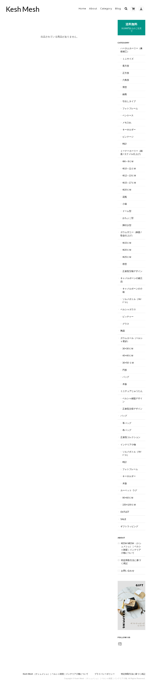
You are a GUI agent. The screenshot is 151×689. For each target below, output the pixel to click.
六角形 (125, 80)
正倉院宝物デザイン (132, 271)
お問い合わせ (127, 570)
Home (82, 8)
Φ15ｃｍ (126, 243)
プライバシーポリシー (104, 674)
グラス (125, 324)
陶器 (122, 331)
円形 (124, 370)
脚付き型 (126, 225)
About (93, 8)
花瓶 (124, 197)
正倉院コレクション (130, 437)
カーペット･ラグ (128, 490)
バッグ (125, 377)
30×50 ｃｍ (128, 363)
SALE (123, 519)
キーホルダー (129, 129)
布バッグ (126, 430)
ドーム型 (126, 211)
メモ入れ (126, 122)
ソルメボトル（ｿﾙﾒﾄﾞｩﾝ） (131, 301)
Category (106, 8)
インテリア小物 (128, 444)
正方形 (125, 73)
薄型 (124, 87)
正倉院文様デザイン (132, 408)
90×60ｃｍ (127, 497)
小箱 (124, 204)
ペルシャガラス (128, 309)
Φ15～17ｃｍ (129, 182)
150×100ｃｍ (129, 504)
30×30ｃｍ (127, 348)
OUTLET (124, 512)
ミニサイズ (128, 59)
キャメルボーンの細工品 (131, 280)
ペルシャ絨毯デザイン (132, 400)
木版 (124, 384)
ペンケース (128, 115)
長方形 (125, 66)
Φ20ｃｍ (126, 189)
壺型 (124, 264)
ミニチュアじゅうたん (131, 391)
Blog (118, 8)
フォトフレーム (130, 108)
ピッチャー (128, 316)
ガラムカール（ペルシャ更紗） (131, 340)
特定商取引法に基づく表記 (131, 562)
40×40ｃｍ (127, 355)
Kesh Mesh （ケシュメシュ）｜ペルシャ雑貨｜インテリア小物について (131, 548)
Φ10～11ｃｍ (129, 168)
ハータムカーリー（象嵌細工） (131, 50)
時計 (124, 144)
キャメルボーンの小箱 (132, 290)
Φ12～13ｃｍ (129, 175)
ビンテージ (128, 137)
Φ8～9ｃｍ (128, 161)
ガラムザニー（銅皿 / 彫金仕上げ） (130, 234)
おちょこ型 (128, 218)
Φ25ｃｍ (126, 257)
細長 (124, 94)
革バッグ (126, 423)
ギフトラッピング (129, 526)
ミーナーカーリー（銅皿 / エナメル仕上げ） (131, 152)
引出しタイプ (129, 101)
